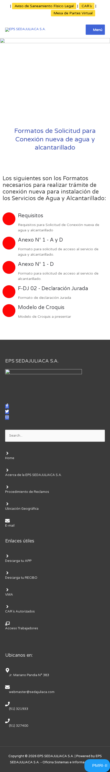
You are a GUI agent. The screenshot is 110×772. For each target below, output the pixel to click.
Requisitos (30, 216)
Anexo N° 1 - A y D (40, 240)
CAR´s (87, 6)
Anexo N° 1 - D (36, 264)
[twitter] (7, 412)
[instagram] (7, 418)
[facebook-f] (7, 406)
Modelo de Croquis (41, 307)
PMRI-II (99, 765)
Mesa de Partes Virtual (73, 13)
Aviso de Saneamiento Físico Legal (44, 6)
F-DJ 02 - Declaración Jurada (53, 289)
